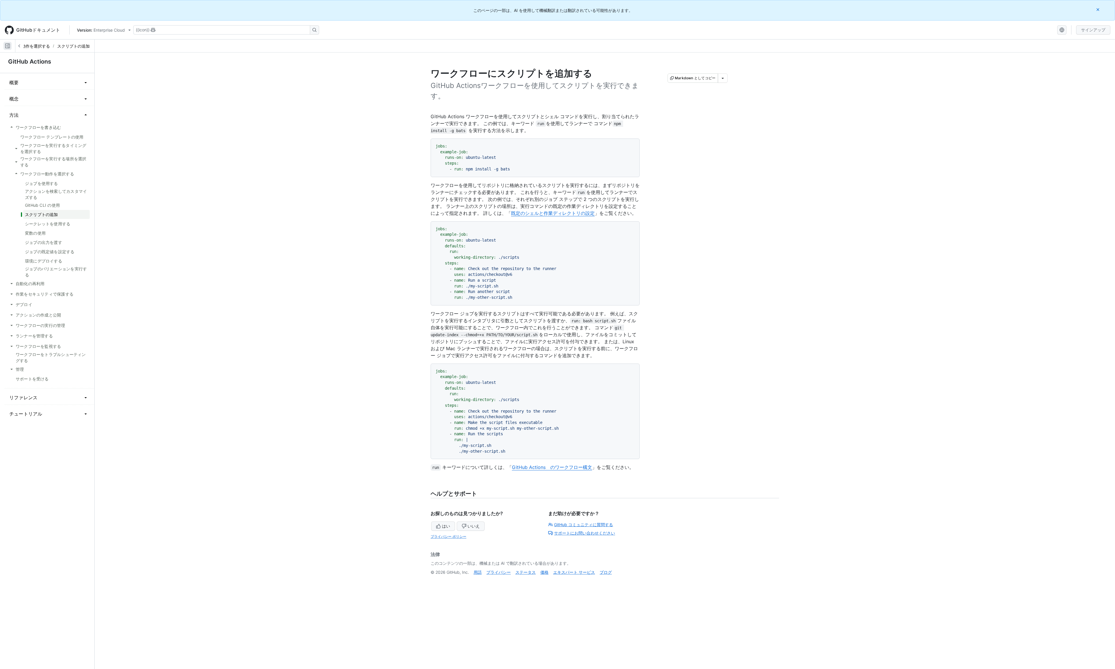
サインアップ (1093, 29)
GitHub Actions (29, 61)
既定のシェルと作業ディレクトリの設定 (553, 213)
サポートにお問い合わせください (584, 532)
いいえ (473, 526)
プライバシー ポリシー (448, 536)
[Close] (1098, 9)
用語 (478, 572)
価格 (544, 572)
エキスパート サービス (574, 572)
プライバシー (498, 572)
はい (446, 526)
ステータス (525, 572)
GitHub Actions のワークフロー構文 (552, 467)
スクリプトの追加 (73, 46)
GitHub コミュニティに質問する (583, 524)
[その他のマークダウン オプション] (723, 78)
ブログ (606, 572)
